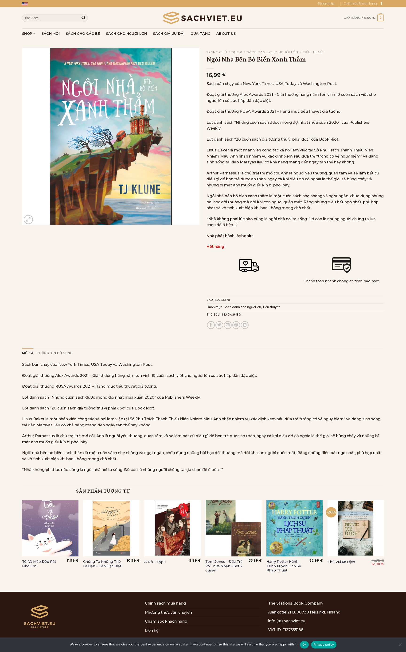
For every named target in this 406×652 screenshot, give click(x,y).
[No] (400, 646)
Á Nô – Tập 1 (155, 562)
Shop (27, 33)
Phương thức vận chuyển (168, 612)
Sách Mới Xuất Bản (228, 314)
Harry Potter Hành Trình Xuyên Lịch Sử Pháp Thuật (283, 565)
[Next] (383, 545)
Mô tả (27, 353)
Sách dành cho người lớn (272, 52)
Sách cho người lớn (126, 33)
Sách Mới (51, 33)
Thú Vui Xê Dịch (341, 562)
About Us (226, 33)
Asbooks (245, 236)
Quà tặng (200, 33)
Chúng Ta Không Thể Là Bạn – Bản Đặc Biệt (102, 563)
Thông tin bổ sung (55, 353)
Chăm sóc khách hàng (360, 3)
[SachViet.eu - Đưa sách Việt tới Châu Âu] (203, 18)
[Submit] (83, 18)
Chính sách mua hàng (165, 603)
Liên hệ (152, 630)
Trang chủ (217, 52)
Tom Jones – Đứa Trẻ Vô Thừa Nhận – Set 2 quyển (223, 565)
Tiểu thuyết (313, 52)
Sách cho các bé (83, 33)
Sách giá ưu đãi (168, 33)
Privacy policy (323, 644)
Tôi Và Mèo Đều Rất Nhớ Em (39, 563)
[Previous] (22, 545)
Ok (304, 644)
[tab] (27, 353)
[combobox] (55, 18)
